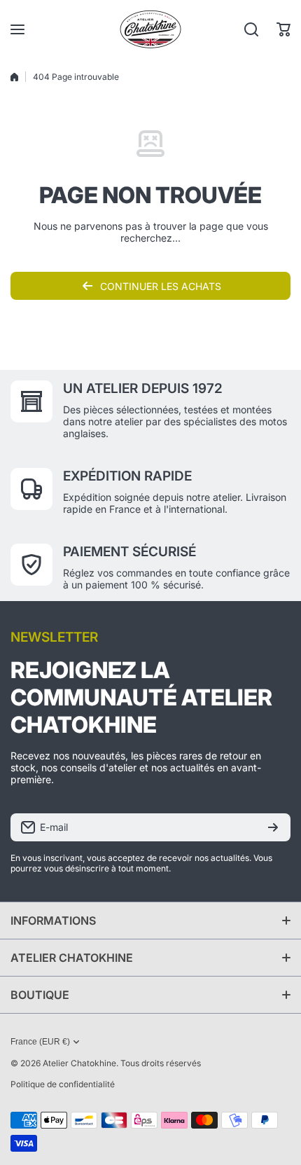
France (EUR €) (40, 1042)
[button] (283, 29)
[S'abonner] (272, 827)
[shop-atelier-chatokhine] (150, 29)
